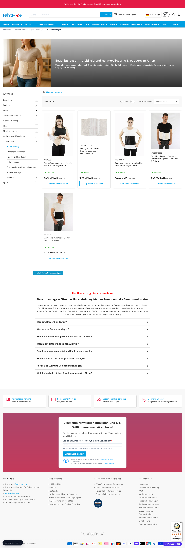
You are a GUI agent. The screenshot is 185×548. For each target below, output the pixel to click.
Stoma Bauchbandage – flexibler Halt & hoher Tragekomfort (58, 164)
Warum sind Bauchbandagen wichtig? (58, 343)
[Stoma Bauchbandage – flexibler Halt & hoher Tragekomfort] (58, 134)
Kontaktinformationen (149, 507)
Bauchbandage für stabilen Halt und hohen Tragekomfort (129, 164)
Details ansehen (109, 463)
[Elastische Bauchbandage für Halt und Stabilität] (58, 212)
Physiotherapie (151, 24)
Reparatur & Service (148, 524)
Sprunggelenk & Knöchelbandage (21, 167)
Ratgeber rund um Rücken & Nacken (64, 504)
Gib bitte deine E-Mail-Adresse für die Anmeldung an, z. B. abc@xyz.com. (88, 448)
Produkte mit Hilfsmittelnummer (62, 494)
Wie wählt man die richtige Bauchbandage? (61, 358)
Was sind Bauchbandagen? (52, 321)
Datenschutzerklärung (149, 487)
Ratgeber (175, 24)
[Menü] (180, 523)
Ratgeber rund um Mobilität (60, 501)
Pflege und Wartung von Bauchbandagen (59, 365)
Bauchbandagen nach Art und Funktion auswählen (64, 351)
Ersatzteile (53, 491)
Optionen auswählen (58, 183)
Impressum (144, 484)
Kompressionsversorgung (130, 24)
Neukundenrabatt (12, 493)
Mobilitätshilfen (55, 484)
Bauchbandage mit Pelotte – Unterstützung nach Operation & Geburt (164, 158)
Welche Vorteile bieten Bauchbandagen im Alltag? (64, 373)
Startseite (7, 29)
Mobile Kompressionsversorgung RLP (64, 497)
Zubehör (52, 487)
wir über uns (144, 521)
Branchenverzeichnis (148, 517)
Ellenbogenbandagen (16, 151)
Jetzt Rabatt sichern (74, 454)
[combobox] (71, 15)
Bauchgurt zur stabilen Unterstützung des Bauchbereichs (90, 151)
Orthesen (9, 177)
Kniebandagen (13, 162)
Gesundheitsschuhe (79, 24)
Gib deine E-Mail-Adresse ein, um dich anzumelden (87, 441)
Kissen (63, 24)
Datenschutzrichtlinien (106, 459)
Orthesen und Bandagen (46, 24)
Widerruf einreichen (148, 497)
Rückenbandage (14, 172)
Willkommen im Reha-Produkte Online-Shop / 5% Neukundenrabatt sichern (92, 4)
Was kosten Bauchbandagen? (53, 329)
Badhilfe (28, 24)
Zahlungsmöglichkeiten (149, 504)
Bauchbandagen (14, 146)
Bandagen (40, 29)
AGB (141, 491)
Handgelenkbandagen (16, 157)
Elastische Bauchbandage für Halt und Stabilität (57, 239)
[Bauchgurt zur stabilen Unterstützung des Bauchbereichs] (94, 127)
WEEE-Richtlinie (146, 511)
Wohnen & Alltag (98, 24)
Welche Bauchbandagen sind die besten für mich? (64, 336)
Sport (164, 24)
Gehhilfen (16, 24)
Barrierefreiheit (146, 514)
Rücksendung (21, 484)
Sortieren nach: (146, 101)
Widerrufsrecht (146, 494)
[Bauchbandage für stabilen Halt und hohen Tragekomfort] (129, 134)
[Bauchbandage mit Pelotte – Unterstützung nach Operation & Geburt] (165, 131)
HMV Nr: (6, 24)
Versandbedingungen (148, 501)
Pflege (112, 24)
